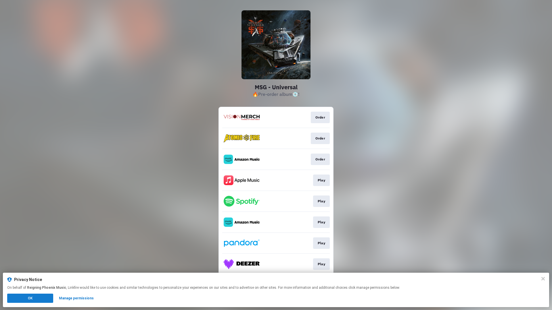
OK (30, 298)
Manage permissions (76, 298)
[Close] (543, 278)
